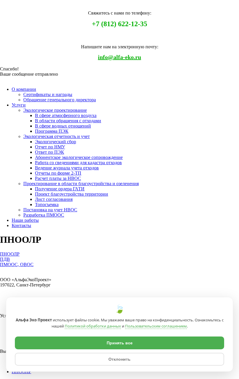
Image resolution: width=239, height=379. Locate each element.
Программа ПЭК (51, 131)
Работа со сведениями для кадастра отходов (78, 162)
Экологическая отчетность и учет (56, 136)
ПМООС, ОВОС (17, 264)
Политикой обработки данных (93, 326)
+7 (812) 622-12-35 (119, 24)
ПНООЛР (10, 254)
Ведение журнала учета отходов (67, 167)
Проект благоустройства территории (71, 194)
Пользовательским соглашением (156, 326)
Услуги (19, 104)
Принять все (120, 343)
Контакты (21, 225)
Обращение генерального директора (59, 99)
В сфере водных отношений (63, 125)
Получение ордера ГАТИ (60, 188)
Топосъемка (47, 204)
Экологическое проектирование (55, 110)
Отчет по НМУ (50, 146)
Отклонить (119, 359)
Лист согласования (54, 199)
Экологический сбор (55, 141)
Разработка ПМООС (43, 214)
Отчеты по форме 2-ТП (58, 173)
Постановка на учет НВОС (50, 209)
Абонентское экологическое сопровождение (79, 157)
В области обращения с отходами (68, 120)
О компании (24, 89)
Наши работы (25, 220)
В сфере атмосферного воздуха (65, 115)
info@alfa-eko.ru (119, 57)
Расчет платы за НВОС (58, 178)
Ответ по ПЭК (49, 152)
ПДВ (5, 259)
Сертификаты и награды (47, 94)
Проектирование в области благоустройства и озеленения (81, 183)
